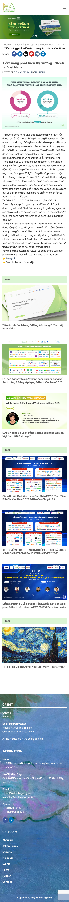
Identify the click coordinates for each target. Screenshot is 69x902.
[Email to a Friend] (25, 54)
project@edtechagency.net (16, 793)
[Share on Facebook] (14, 54)
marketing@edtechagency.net (18, 797)
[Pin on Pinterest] (31, 54)
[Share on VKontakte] (37, 54)
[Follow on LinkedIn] (11, 820)
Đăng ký (10, 258)
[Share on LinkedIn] (43, 54)
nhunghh (40, 72)
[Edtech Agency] (9, 7)
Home (7, 44)
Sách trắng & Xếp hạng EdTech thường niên (38, 44)
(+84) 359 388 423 (13, 811)
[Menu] (64, 7)
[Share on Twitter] (20, 54)
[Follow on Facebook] (5, 820)
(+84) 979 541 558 (13, 807)
